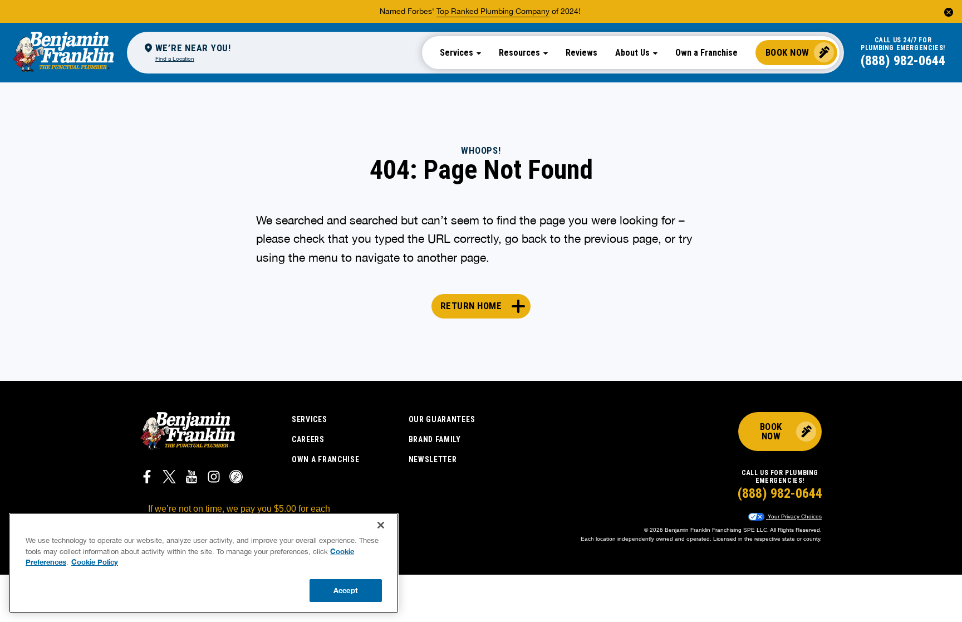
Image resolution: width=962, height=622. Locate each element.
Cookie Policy (94, 561)
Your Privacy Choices (794, 516)
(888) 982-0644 (903, 60)
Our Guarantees (442, 419)
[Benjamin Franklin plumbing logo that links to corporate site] (63, 52)
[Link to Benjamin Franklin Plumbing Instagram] (213, 478)
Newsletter (433, 459)
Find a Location (174, 58)
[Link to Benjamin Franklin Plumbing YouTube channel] (191, 478)
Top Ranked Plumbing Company (492, 11)
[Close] (381, 525)
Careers (308, 439)
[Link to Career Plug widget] (236, 478)
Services (309, 419)
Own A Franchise (326, 459)
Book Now (787, 52)
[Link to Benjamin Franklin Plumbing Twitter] (169, 478)
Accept (345, 589)
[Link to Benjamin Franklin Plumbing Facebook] (147, 478)
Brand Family (435, 439)
